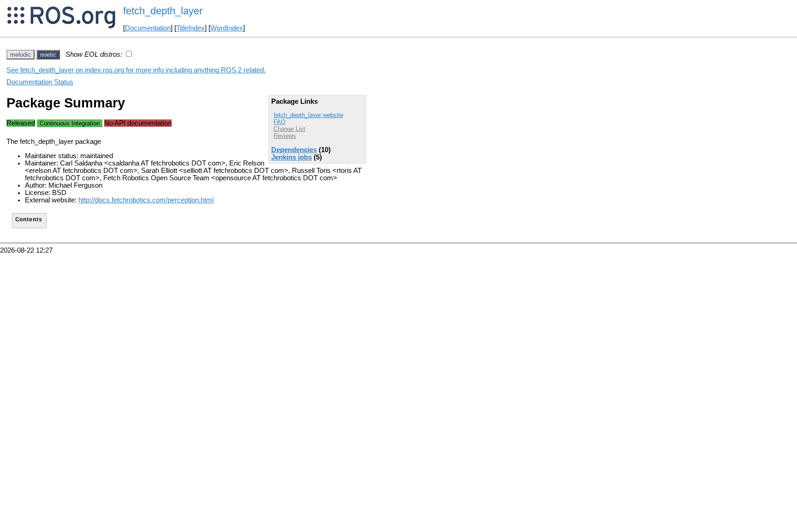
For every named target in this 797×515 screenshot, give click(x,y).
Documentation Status (39, 82)
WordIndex (226, 28)
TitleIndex (190, 28)
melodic (20, 54)
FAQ (279, 121)
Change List (289, 128)
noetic (48, 54)
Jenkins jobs (291, 157)
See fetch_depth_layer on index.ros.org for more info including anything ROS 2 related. (136, 70)
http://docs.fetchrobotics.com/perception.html (146, 200)
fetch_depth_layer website (308, 115)
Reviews (285, 135)
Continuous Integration (70, 123)
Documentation (148, 28)
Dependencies (294, 150)
